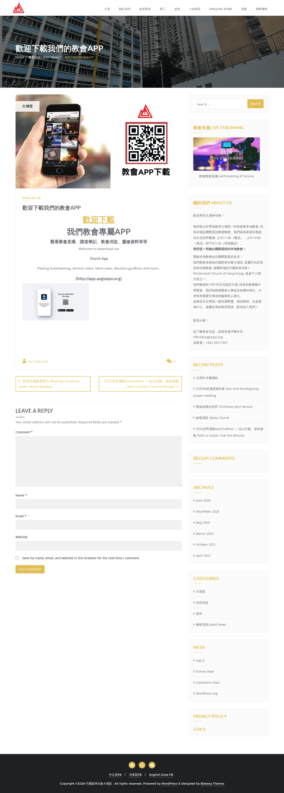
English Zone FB (161, 774)
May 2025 (203, 522)
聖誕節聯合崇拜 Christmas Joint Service (224, 406)
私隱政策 (199, 729)
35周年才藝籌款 (207, 378)
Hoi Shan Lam (37, 361)
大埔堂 (200, 591)
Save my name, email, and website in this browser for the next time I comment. (81, 558)
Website (22, 537)
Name (21, 495)
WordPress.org (207, 693)
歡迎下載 (99, 219)
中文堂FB (115, 774)
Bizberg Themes (212, 783)
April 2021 (203, 555)
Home (20, 57)
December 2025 (207, 511)
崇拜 (199, 613)
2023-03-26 (31, 198)
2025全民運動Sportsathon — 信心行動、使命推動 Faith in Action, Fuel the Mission (141, 384)
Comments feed (207, 682)
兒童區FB (135, 774)
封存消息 (202, 602)
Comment (24, 432)
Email (21, 516)
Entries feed (205, 671)
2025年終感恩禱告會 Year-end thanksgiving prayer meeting (226, 392)
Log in (200, 660)
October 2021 (206, 544)
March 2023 (204, 533)
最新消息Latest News (43, 57)
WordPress (170, 783)
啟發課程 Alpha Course (212, 418)
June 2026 (203, 500)
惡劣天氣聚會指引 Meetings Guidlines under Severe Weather (49, 384)
